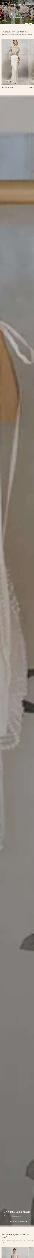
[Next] (30, 24)
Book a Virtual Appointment (17, 1221)
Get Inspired (17, 20)
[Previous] (26, 24)
